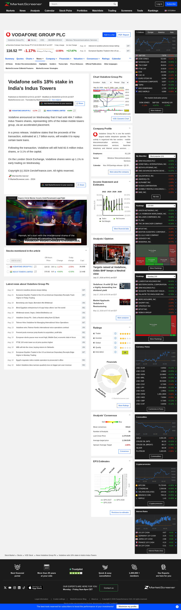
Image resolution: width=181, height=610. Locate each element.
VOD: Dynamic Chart (121, 119)
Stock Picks (65, 10)
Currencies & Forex (155, 409)
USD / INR (140, 381)
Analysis (35, 10)
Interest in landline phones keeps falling (104, 46)
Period (116, 83)
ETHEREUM (143, 489)
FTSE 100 (142, 69)
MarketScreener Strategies (47, 68)
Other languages (110, 64)
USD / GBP (140, 401)
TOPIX (140, 85)
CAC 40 (141, 75)
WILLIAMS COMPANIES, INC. (149, 217)
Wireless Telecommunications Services (118, 159)
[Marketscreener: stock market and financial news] (23, 4)
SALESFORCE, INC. (146, 176)
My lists (156, 197)
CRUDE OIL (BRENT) (144, 445)
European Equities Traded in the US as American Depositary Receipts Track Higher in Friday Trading (105, 51)
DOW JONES (143, 59)
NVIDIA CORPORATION (147, 186)
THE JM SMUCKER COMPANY (150, 224)
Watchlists (97, 10)
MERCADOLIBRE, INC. (147, 299)
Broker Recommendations (26, 64)
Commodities (141, 417)
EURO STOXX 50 (145, 78)
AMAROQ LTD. (144, 179)
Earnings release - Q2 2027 (120, 165)
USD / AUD (140, 391)
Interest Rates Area (156, 551)
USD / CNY (140, 384)
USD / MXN (140, 374)
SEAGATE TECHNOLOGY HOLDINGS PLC (152, 291)
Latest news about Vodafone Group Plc (27, 284)
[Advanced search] (115, 4)
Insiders (53, 64)
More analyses (123, 318)
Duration (96, 83)
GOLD (138, 438)
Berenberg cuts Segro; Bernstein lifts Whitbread (34, 303)
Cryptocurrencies (143, 464)
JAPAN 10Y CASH (145, 539)
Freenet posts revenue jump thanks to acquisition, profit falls (39, 332)
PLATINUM (140, 451)
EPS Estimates (101, 461)
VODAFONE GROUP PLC (23, 267)
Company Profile (102, 128)
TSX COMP (142, 65)
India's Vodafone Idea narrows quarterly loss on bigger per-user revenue (44, 365)
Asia (172, 32)
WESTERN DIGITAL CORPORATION (152, 285)
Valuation (78, 59)
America (161, 32)
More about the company (119, 172)
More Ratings (123, 406)
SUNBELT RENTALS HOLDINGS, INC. (152, 189)
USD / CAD (140, 371)
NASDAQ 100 (143, 62)
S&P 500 (141, 56)
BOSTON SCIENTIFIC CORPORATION (152, 232)
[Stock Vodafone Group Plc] (39, 111)
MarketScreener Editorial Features (20, 68)
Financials (64, 59)
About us (94, 599)
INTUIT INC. (143, 229)
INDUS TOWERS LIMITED (23, 272)
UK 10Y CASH (144, 546)
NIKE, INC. (142, 192)
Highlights (43, 64)
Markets (10, 10)
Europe (150, 32)
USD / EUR (140, 368)
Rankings (153, 10)
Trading (112, 10)
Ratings (106, 59)
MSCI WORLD (143, 92)
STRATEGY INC (144, 306)
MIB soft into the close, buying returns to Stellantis (35, 347)
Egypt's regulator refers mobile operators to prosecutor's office (39, 360)
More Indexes (156, 110)
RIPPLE (141, 498)
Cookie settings (59, 599)
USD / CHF (140, 404)
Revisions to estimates (120, 512)
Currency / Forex (143, 347)
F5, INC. (141, 220)
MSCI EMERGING (145, 88)
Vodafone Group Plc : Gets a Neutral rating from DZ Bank (38, 318)
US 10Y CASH (144, 533)
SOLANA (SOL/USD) (146, 492)
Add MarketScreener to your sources (58, 103)
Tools (140, 10)
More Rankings (156, 268)
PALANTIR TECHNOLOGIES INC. (151, 294)
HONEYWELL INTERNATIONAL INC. (152, 164)
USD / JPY (140, 388)
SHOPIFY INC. (144, 303)
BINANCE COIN (144, 495)
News (23, 10)
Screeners (126, 10)
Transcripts (63, 64)
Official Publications (94, 64)
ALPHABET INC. (144, 182)
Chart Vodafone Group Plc (107, 77)
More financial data (121, 229)
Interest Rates (142, 512)
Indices (141, 32)
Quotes (20, 59)
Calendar (49, 10)
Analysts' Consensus (105, 415)
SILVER (139, 448)
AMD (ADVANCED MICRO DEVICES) (152, 171)
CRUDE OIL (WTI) (143, 441)
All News (9, 64)
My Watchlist (141, 156)
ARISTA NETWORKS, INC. (148, 211)
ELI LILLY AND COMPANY (148, 235)
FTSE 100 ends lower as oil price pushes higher (34, 342)
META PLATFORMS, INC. (148, 168)
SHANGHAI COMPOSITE (148, 82)
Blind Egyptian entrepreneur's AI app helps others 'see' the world (40, 308)
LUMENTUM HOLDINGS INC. (149, 281)
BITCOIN (141, 485)
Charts (29, 59)
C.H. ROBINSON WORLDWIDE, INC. (152, 214)
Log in (159, 4)
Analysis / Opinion (103, 239)
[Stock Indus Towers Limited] (74, 111)
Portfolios (82, 10)
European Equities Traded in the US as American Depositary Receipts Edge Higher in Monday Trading (45, 353)
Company (51, 59)
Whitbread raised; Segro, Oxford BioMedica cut (34, 313)
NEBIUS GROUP (144, 313)
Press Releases (76, 64)
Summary (9, 59)
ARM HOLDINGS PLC (146, 161)
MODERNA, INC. (144, 242)
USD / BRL (140, 378)
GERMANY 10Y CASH (147, 536)
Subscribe (171, 4)
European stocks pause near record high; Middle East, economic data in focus (46, 337)
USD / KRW (140, 394)
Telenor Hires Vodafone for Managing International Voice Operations (42, 323)
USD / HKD (140, 397)
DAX (140, 72)
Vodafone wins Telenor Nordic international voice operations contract (42, 328)
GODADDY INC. (144, 239)
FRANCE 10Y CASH (146, 542)
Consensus (92, 59)
